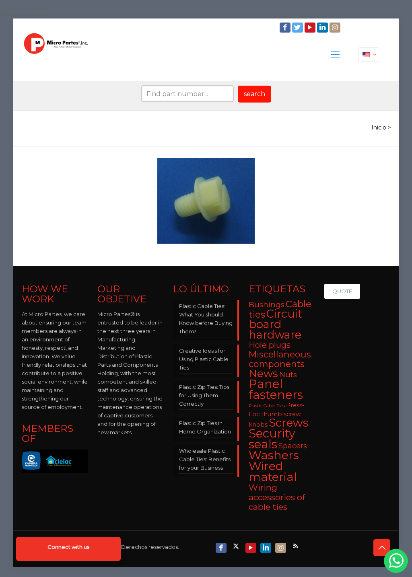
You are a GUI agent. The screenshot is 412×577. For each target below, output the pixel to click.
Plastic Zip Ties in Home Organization (205, 427)
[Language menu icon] (369, 54)
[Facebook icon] (286, 28)
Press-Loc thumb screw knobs (277, 415)
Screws (289, 422)
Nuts (288, 374)
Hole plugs (269, 345)
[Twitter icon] (298, 28)
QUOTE (342, 291)
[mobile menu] (335, 55)
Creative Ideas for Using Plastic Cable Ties (204, 359)
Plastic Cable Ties (267, 406)
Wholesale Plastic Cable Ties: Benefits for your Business (205, 459)
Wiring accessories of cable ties (277, 497)
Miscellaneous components (280, 359)
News (263, 373)
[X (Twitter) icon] (237, 546)
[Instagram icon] (336, 28)
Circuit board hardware (275, 324)
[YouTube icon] (311, 28)
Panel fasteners (276, 389)
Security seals (272, 438)
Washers (274, 455)
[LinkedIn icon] (323, 28)
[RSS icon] (296, 546)
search (254, 94)
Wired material (273, 471)
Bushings (266, 304)
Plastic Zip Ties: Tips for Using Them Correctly (204, 395)
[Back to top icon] (381, 547)
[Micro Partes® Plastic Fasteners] (56, 55)
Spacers (292, 445)
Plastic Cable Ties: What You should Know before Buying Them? (206, 319)
